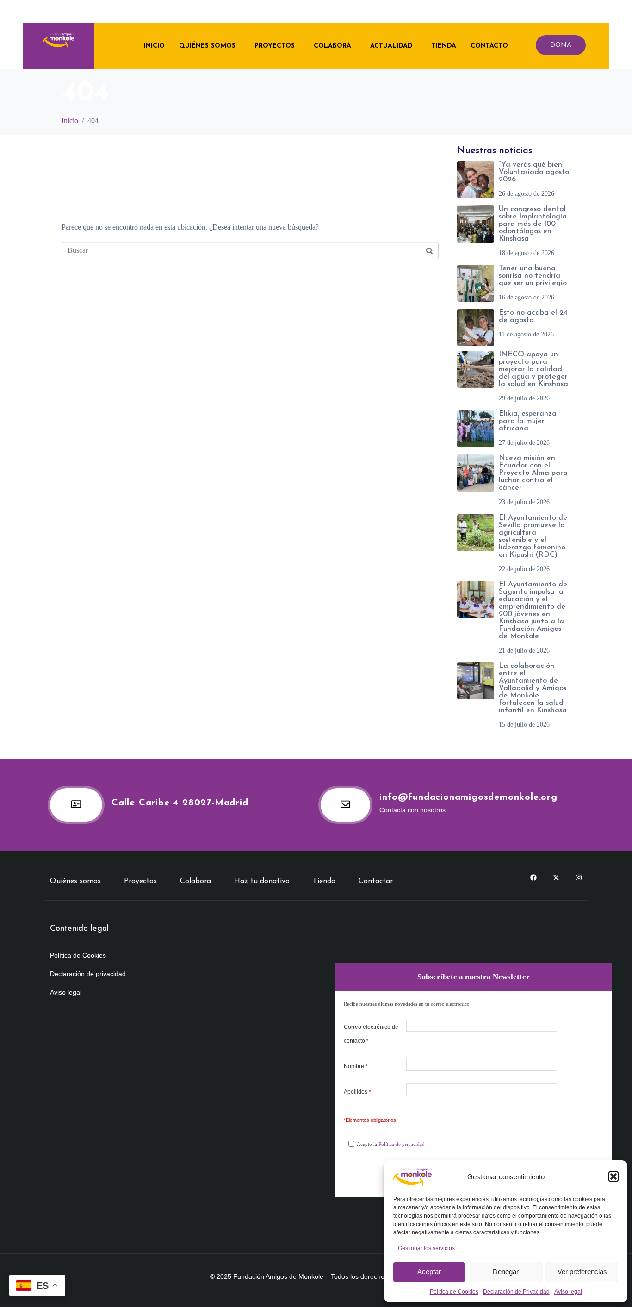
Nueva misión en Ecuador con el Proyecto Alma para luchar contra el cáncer (533, 473)
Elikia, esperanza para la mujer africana (528, 421)
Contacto (489, 46)
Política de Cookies (454, 1291)
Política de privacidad (401, 1144)
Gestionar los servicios (426, 1248)
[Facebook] (533, 877)
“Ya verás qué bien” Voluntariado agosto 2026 (534, 172)
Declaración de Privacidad (516, 1291)
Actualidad (391, 46)
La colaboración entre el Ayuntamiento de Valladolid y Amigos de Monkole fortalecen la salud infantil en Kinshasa (533, 688)
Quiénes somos (207, 46)
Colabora (332, 46)
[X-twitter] (556, 877)
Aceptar (429, 1272)
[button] (613, 1176)
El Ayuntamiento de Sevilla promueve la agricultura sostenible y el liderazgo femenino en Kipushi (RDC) (533, 536)
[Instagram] (579, 877)
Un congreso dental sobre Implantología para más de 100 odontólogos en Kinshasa (533, 224)
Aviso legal (568, 1291)
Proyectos (274, 46)
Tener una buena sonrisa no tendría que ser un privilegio (533, 276)
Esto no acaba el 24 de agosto (533, 316)
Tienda (444, 46)
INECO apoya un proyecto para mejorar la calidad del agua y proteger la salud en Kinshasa (533, 369)
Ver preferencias (582, 1272)
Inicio (154, 46)
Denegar (506, 1272)
